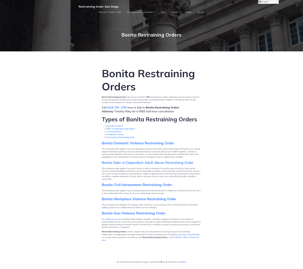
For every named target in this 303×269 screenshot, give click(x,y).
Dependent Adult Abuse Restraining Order (160, 162)
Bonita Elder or (114, 162)
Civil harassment (114, 131)
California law (111, 219)
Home (188, 12)
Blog (163, 12)
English (265, 2)
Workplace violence (115, 134)
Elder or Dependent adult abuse (121, 129)
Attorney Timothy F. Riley (110, 12)
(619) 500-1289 (117, 107)
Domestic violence (115, 126)
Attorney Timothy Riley (189, 234)
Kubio (183, 262)
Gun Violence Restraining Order (121, 137)
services (200, 12)
